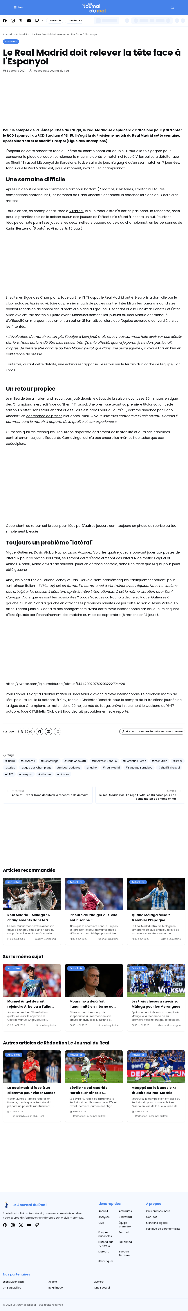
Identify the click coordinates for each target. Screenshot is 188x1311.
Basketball (125, 1217)
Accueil (7, 34)
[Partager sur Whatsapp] (31, 731)
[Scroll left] (42, 20)
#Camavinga (49, 761)
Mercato (103, 1251)
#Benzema (28, 761)
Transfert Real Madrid (80, 20)
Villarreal (76, 211)
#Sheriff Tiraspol (169, 767)
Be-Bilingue (55, 1287)
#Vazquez (25, 774)
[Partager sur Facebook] (39, 731)
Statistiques (105, 1261)
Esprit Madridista (13, 1282)
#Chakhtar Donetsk (104, 761)
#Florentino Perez (134, 761)
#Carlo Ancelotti (75, 761)
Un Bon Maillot (12, 1287)
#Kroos (177, 761)
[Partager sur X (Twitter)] (22, 731)
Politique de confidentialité (163, 1229)
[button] (19, 7)
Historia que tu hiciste (105, 1243)
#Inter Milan (159, 761)
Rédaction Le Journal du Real (51, 71)
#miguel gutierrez (68, 767)
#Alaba (10, 761)
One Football (102, 1287)
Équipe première (125, 1224)
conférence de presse (44, 416)
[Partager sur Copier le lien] (57, 731)
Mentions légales (157, 1223)
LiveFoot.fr (55, 20)
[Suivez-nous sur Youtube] (29, 20)
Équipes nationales (105, 1234)
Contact (151, 1217)
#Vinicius (63, 774)
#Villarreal (44, 774)
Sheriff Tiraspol (87, 297)
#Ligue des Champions (36, 767)
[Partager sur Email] (48, 731)
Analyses (104, 1217)
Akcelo (52, 1282)
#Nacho (91, 767)
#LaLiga (10, 767)
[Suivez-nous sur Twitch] (37, 20)
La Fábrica (125, 1242)
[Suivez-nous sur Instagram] (13, 20)
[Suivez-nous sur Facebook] (5, 20)
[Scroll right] (86, 20)
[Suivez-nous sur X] (21, 20)
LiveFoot (99, 1282)
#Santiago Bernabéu (139, 767)
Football (124, 1232)
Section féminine (125, 1253)
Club (101, 1223)
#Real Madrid (111, 767)
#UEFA (9, 774)
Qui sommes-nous (158, 1211)
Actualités (22, 34)
